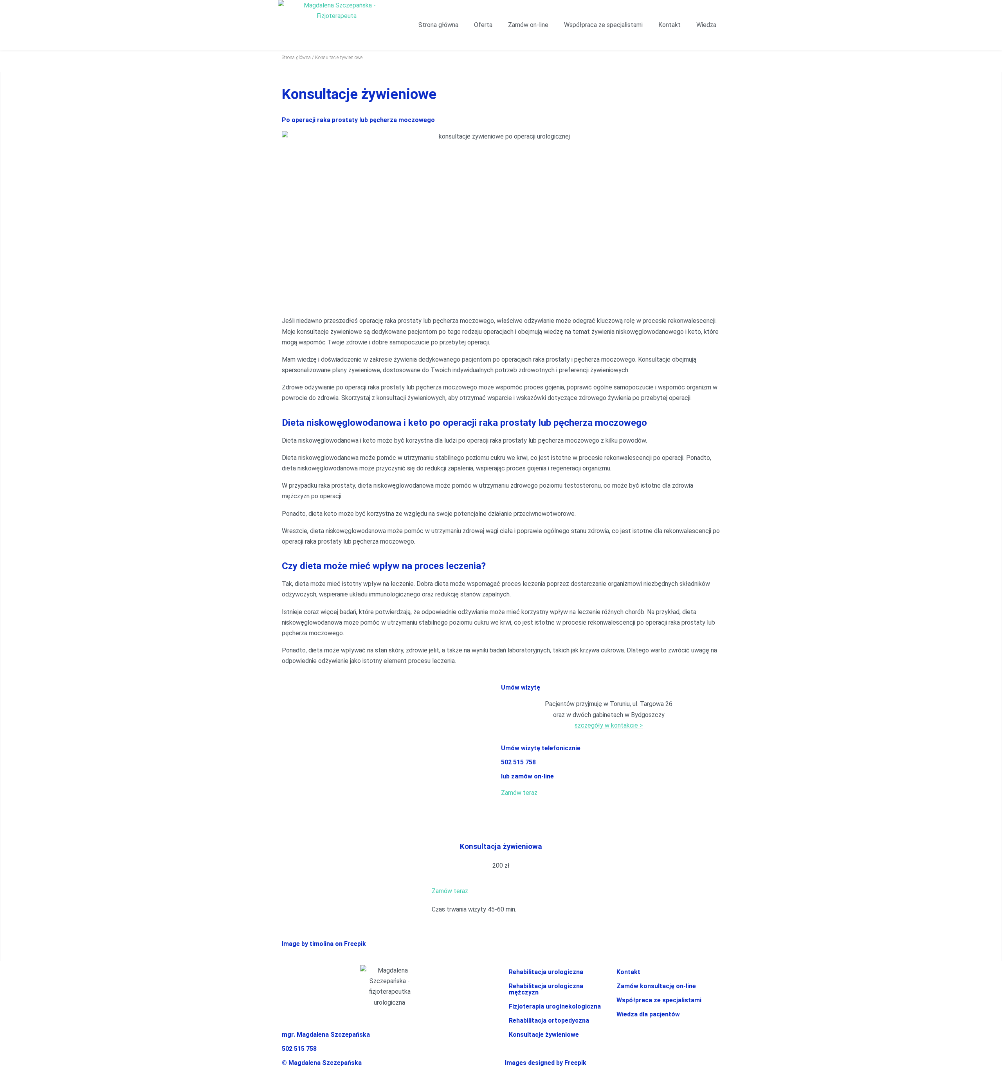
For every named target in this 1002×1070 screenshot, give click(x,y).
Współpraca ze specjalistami (603, 25)
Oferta (483, 25)
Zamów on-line (528, 25)
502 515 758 (518, 762)
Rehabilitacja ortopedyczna (549, 1020)
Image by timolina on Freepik (324, 944)
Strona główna (438, 25)
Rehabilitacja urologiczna (546, 972)
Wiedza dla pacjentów (648, 1014)
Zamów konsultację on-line (656, 986)
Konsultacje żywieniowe (544, 1034)
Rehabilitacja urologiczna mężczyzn (546, 989)
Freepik (575, 1062)
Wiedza (706, 25)
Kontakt (669, 25)
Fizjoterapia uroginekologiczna (555, 1006)
